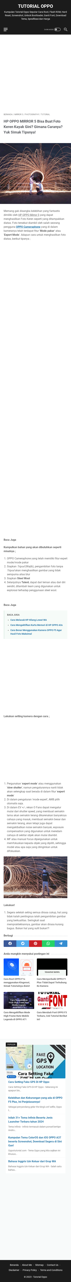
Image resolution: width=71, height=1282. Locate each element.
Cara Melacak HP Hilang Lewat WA (28, 620)
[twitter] (22, 943)
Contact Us (52, 1265)
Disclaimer (14, 1270)
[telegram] (61, 943)
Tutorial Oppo (35, 6)
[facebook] (10, 943)
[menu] (8, 29)
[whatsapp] (48, 943)
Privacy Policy (30, 1270)
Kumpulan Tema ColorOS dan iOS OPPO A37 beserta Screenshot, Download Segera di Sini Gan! (35, 1141)
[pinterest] (35, 943)
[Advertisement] (35, 73)
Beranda (14, 1265)
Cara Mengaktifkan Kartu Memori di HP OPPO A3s (36, 625)
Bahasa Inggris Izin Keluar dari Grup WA (32, 1161)
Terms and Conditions (51, 1270)
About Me (27, 1265)
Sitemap (39, 1265)
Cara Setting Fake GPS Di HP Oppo (28, 1082)
